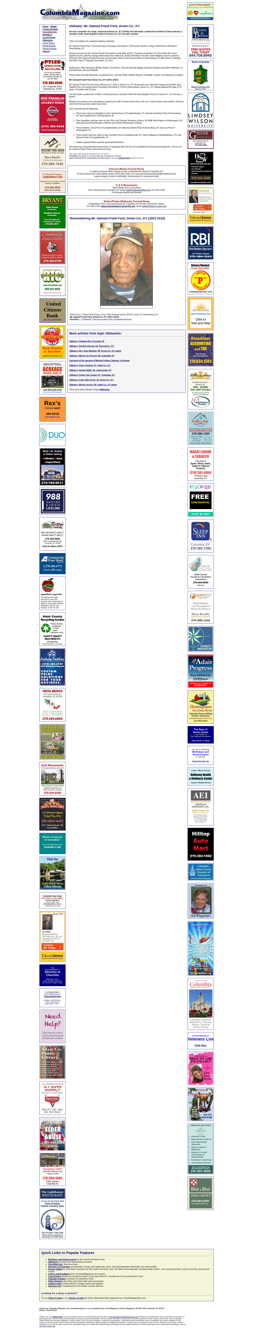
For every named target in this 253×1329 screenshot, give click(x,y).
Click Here (201, 1045)
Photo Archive (49, 46)
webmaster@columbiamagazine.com (123, 1317)
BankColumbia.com (200, 87)
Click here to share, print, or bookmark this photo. (112, 319)
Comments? (86, 319)
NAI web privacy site (47, 1326)
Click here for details (52, 190)
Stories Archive (50, 48)
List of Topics (49, 43)
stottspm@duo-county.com (154, 206)
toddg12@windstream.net (138, 190)
